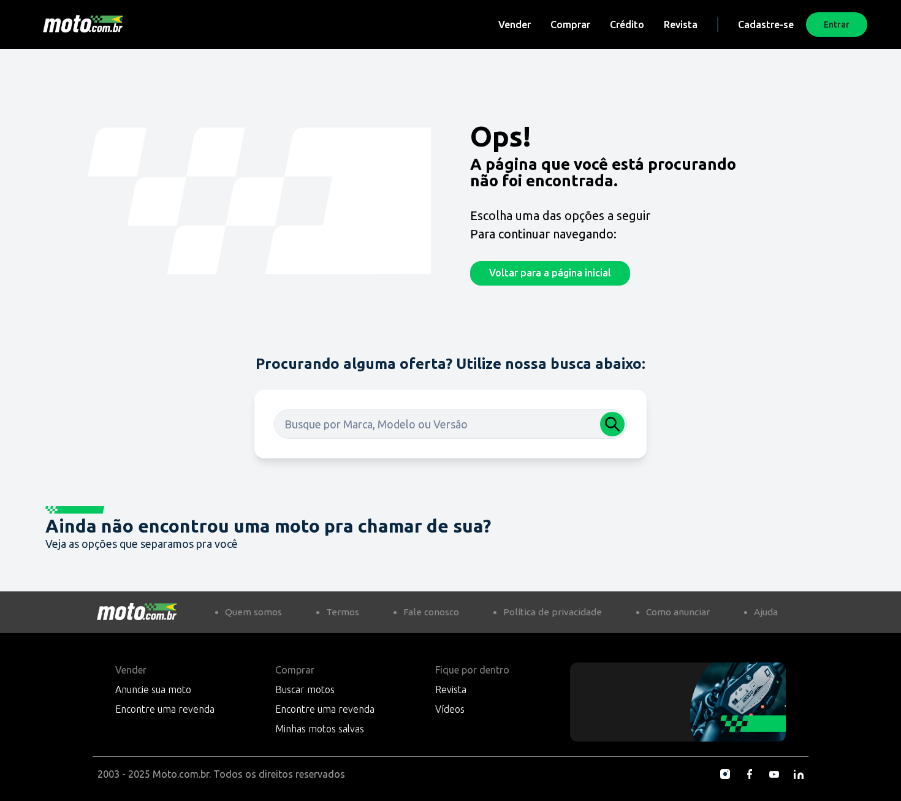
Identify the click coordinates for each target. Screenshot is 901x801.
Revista (681, 24)
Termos (342, 612)
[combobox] (450, 424)
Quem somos (253, 612)
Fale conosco (431, 612)
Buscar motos (305, 689)
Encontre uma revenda (165, 709)
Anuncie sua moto (153, 689)
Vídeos (450, 709)
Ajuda (766, 612)
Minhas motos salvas (319, 728)
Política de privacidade (552, 612)
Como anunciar (678, 612)
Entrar (837, 24)
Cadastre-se (766, 24)
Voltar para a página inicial (550, 272)
